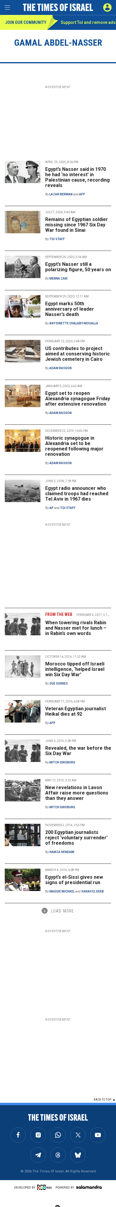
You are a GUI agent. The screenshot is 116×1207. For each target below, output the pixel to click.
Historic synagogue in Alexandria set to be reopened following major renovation (74, 446)
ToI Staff (57, 239)
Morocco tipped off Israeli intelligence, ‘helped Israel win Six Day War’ (74, 669)
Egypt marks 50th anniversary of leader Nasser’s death (69, 309)
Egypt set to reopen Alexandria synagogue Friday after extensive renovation (77, 398)
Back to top (102, 1099)
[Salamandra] (89, 1187)
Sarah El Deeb (92, 891)
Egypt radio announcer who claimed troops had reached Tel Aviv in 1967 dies (76, 493)
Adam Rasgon (60, 368)
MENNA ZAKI (58, 278)
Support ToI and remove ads (88, 22)
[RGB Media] (45, 1187)
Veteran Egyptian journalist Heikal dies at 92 (75, 711)
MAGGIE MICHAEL (62, 891)
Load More (62, 911)
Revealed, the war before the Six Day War (78, 750)
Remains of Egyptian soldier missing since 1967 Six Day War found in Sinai (76, 225)
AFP (82, 194)
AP (51, 508)
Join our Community (25, 22)
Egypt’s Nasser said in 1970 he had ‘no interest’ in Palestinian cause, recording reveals (77, 177)
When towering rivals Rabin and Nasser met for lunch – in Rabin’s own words (75, 628)
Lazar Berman (61, 194)
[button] (107, 7)
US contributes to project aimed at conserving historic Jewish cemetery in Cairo (77, 354)
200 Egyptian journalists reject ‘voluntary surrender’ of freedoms (76, 837)
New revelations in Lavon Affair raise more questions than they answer (76, 793)
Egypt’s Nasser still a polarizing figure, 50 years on (78, 266)
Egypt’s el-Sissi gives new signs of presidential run (74, 879)
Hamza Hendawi (61, 852)
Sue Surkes (58, 683)
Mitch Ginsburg (62, 762)
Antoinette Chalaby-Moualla (73, 323)
